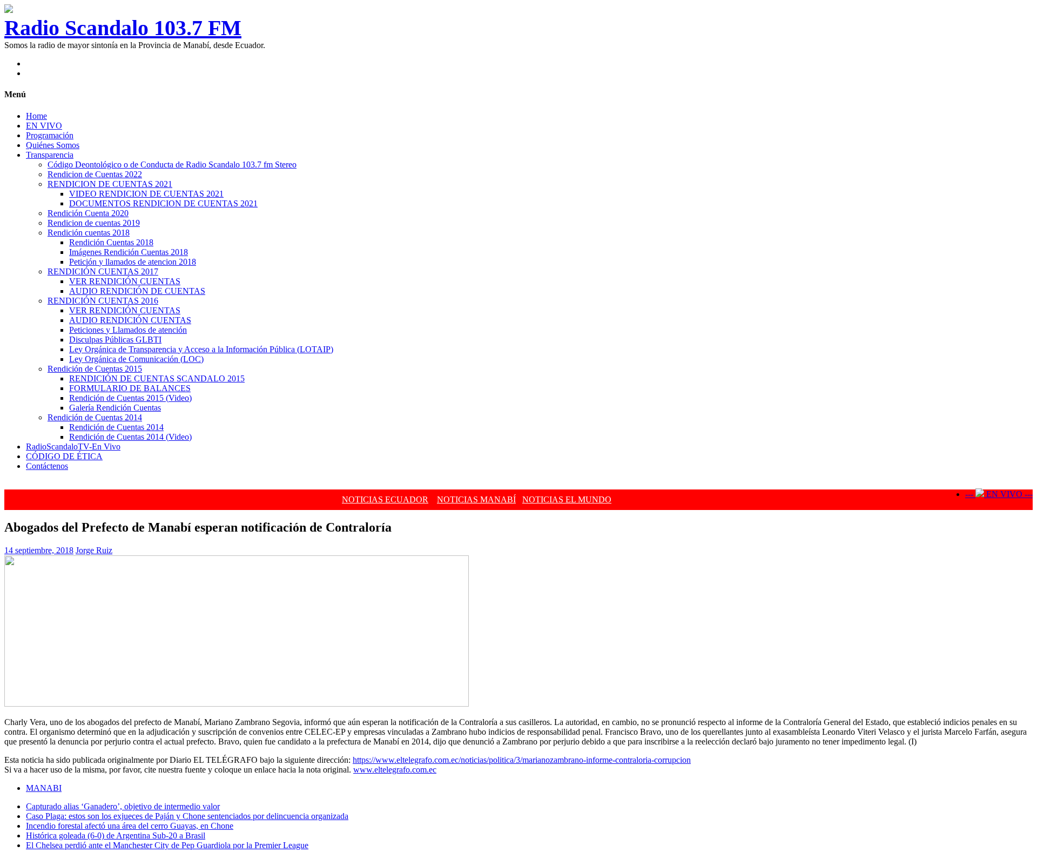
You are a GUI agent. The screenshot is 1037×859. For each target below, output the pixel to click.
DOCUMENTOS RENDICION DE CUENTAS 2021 (163, 203)
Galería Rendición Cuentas (115, 407)
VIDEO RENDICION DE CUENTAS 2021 (146, 193)
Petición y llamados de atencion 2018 (132, 261)
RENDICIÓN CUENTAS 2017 (103, 271)
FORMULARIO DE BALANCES (130, 388)
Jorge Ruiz (94, 550)
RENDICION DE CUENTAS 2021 (110, 184)
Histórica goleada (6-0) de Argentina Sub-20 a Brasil (115, 835)
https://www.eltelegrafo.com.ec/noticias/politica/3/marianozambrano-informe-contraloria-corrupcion (522, 759)
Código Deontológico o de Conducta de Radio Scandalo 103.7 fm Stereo (172, 164)
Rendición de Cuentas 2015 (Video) (130, 397)
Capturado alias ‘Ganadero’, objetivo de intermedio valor (123, 806)
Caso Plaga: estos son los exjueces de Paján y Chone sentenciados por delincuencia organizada (187, 816)
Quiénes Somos (52, 145)
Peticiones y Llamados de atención (128, 329)
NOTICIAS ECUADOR (385, 499)
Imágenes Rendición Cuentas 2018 (128, 252)
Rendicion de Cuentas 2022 (95, 174)
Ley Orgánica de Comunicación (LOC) (136, 359)
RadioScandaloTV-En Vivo (73, 446)
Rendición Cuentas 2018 (111, 242)
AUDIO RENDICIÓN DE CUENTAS (137, 291)
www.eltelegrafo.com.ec (394, 769)
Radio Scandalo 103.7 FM (122, 28)
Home (36, 115)
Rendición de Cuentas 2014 (95, 417)
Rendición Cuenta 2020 (88, 213)
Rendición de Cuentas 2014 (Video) (130, 436)
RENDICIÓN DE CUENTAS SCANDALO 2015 (157, 378)
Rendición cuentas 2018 (89, 232)
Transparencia (49, 154)
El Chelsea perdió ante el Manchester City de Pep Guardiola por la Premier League (167, 845)
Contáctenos (47, 466)
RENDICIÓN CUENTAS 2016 (103, 300)
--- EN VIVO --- (999, 494)
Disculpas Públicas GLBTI (115, 339)
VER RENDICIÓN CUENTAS (124, 281)
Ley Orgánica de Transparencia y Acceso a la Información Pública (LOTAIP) (201, 349)
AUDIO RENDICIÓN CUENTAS (130, 320)
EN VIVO (44, 125)
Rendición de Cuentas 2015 (95, 368)
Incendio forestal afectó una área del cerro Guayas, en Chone (129, 825)
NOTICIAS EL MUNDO (566, 499)
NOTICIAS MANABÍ (476, 499)
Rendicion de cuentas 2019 (94, 222)
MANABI (44, 788)
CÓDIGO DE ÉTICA (64, 456)
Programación (49, 135)
